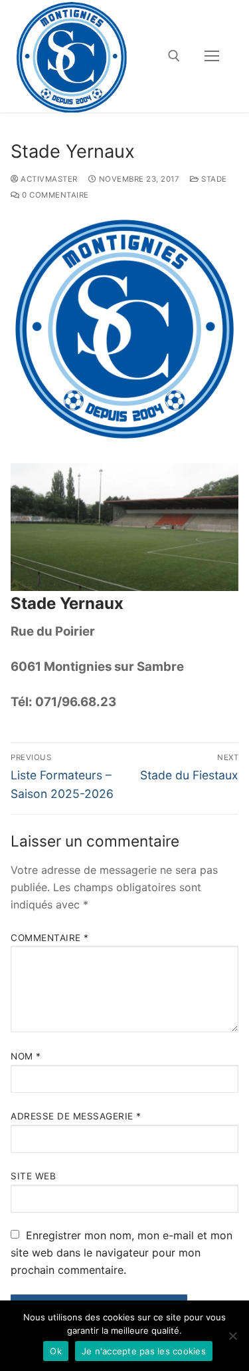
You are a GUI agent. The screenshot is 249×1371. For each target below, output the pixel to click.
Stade (213, 179)
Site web (33, 1176)
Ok (56, 1351)
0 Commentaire (54, 195)
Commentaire (50, 937)
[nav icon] (212, 57)
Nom (26, 1056)
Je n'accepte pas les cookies (144, 1351)
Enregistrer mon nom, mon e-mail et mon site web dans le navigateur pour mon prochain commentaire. (121, 1252)
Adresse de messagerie (76, 1116)
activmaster (48, 179)
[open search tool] (174, 56)
